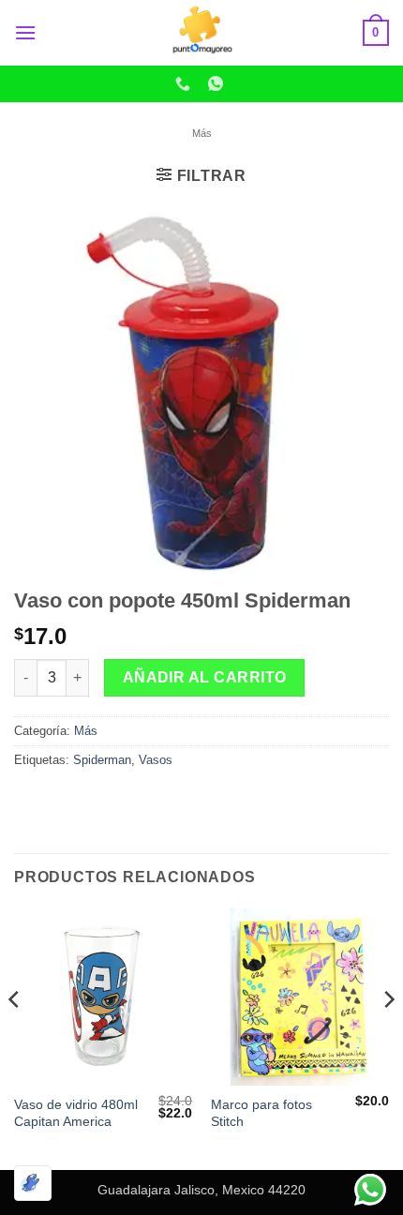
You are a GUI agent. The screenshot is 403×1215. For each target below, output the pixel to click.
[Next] (388, 1037)
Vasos (155, 760)
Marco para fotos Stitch (261, 1113)
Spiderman (102, 760)
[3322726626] (185, 84)
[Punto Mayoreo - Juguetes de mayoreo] (201, 33)
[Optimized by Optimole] (33, 1183)
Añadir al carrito (205, 677)
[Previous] (15, 1037)
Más (202, 133)
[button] (25, 32)
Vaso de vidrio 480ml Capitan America (76, 1113)
